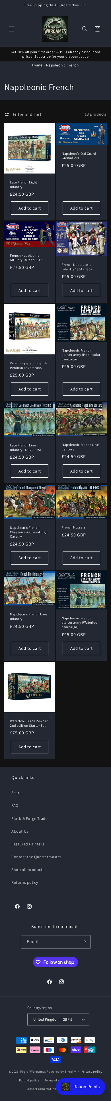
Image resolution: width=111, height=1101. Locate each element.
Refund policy (29, 1080)
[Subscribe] (84, 942)
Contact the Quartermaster (36, 856)
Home (37, 65)
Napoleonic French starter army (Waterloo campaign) (79, 622)
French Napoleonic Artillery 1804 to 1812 (26, 257)
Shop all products (27, 869)
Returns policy (24, 882)
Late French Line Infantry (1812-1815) (25, 447)
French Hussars (73, 527)
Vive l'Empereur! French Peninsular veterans (28, 365)
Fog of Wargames (33, 1071)
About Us (19, 831)
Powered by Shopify (61, 1071)
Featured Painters (27, 844)
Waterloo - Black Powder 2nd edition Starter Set (29, 723)
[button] (11, 29)
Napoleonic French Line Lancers (80, 446)
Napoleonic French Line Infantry (28, 616)
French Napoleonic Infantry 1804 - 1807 (77, 266)
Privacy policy (91, 1071)
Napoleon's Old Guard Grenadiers (79, 155)
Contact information (41, 1089)
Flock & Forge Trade (29, 818)
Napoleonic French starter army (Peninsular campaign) (81, 354)
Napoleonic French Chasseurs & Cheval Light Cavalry (29, 531)
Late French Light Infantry (23, 184)
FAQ (14, 805)
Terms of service (57, 1080)
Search (17, 792)
